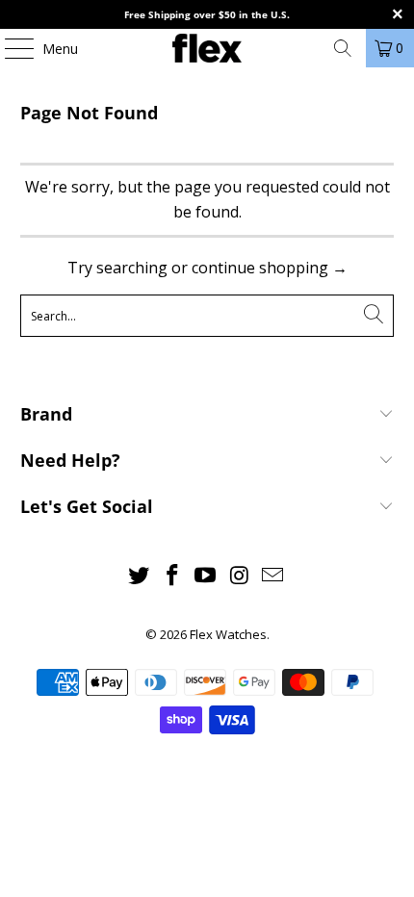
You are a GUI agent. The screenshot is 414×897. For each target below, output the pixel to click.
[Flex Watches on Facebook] (172, 576)
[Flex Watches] (207, 48)
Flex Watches (228, 634)
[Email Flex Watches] (273, 576)
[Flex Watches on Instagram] (239, 576)
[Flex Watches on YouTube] (206, 576)
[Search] (342, 48)
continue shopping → (270, 267)
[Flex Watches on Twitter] (139, 576)
